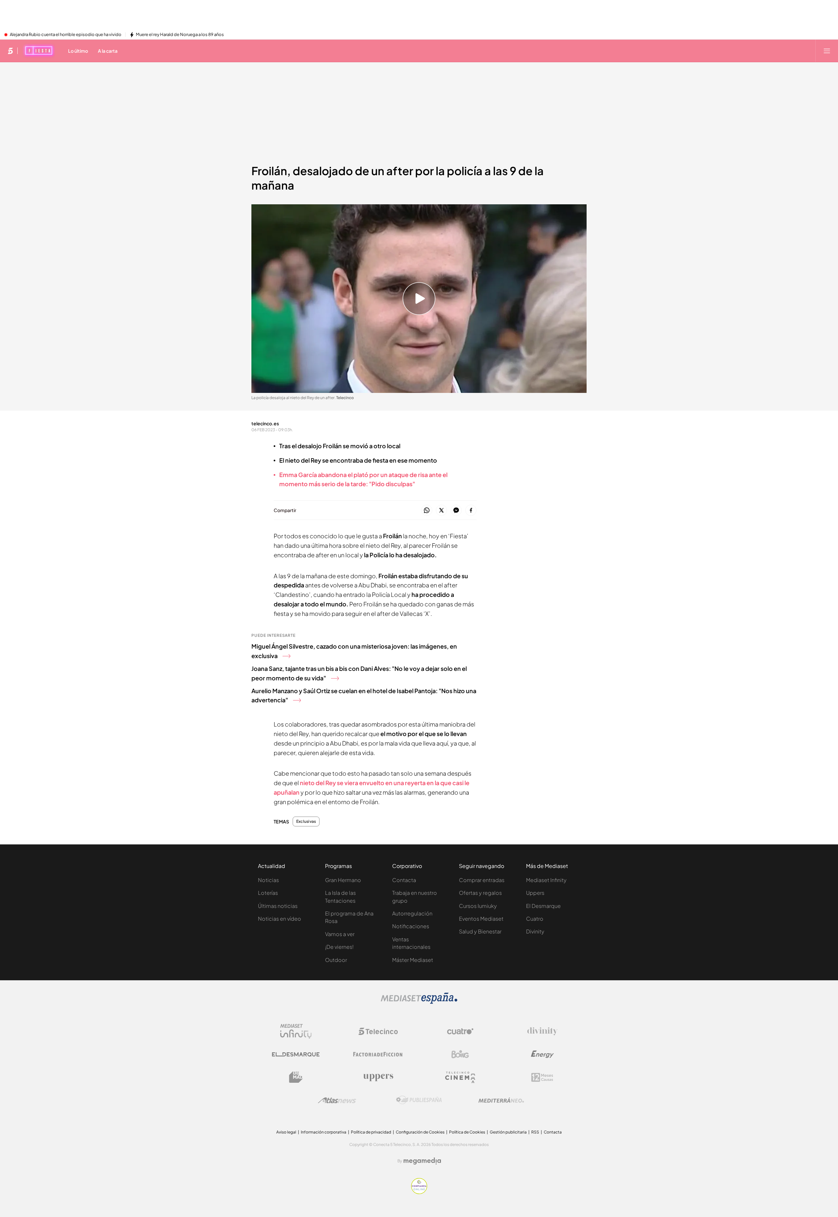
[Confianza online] (419, 1192)
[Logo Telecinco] (378, 1031)
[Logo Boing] (460, 1054)
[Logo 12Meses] (542, 1077)
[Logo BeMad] (296, 1077)
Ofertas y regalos (480, 892)
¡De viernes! (339, 946)
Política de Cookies (467, 1132)
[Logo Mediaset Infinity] (296, 1031)
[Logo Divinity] (542, 1031)
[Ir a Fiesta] (38, 51)
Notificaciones (410, 926)
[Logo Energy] (542, 1054)
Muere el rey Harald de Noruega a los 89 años (180, 34)
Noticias (268, 879)
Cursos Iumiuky (478, 905)
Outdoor (336, 959)
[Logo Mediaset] (419, 1001)
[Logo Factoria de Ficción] (378, 1054)
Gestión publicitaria (508, 1132)
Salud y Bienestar (480, 931)
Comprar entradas (481, 879)
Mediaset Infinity (546, 879)
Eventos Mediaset (481, 918)
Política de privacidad (371, 1132)
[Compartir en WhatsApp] (426, 511)
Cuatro (534, 918)
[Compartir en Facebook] (471, 511)
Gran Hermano (343, 879)
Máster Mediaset (412, 959)
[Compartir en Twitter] (441, 511)
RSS (535, 1132)
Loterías (268, 892)
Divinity (535, 931)
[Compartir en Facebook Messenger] (456, 511)
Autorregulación (412, 913)
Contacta (404, 879)
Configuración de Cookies (420, 1132)
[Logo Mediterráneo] (501, 1100)
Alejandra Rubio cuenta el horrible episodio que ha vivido (65, 34)
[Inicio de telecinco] (10, 50)
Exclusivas (306, 821)
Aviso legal (286, 1132)
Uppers (535, 892)
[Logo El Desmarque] (295, 1054)
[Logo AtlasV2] (337, 1100)
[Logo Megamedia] (422, 1161)
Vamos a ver (340, 934)
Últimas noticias (278, 905)
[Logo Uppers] (378, 1077)
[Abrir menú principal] (827, 50)
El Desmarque (543, 905)
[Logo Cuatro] (460, 1031)
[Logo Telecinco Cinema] (460, 1077)
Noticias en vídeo (279, 918)
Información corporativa (323, 1132)
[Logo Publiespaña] (419, 1100)
